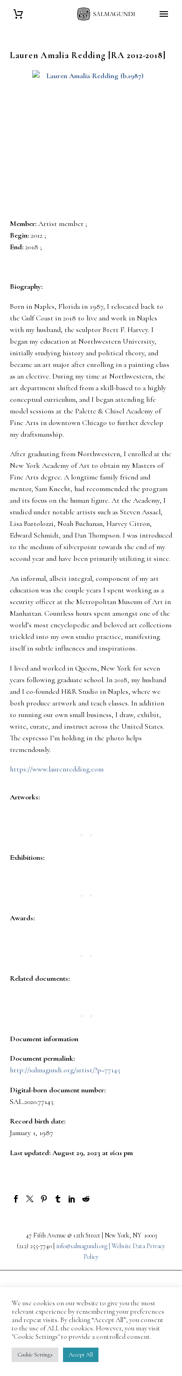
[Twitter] (30, 1199)
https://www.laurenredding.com (57, 769)
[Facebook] (16, 1199)
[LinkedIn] (72, 1199)
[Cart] (18, 14)
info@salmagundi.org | (84, 1246)
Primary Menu (163, 14)
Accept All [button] (81, 1354)
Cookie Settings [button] (35, 1354)
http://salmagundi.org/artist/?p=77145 (65, 1070)
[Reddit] (86, 1199)
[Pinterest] (44, 1199)
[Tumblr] (58, 1199)
